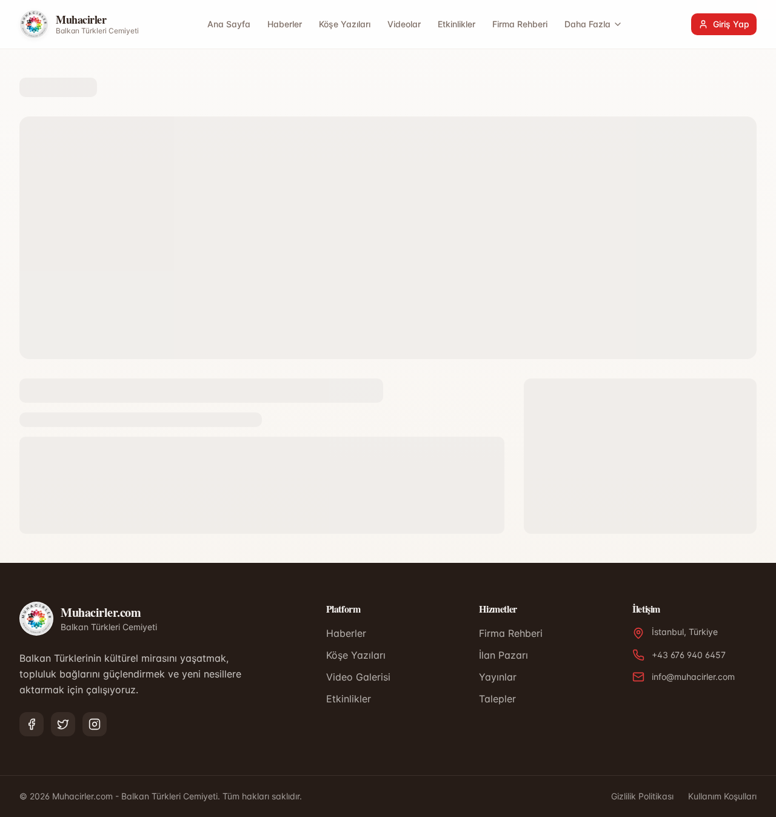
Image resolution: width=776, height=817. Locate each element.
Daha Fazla (587, 24)
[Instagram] (94, 724)
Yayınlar (498, 677)
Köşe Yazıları (344, 24)
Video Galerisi (358, 677)
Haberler (284, 24)
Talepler (497, 699)
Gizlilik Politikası (642, 796)
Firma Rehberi (519, 24)
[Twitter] (63, 724)
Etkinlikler (456, 24)
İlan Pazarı (503, 655)
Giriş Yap (731, 24)
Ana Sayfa (228, 24)
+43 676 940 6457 (689, 655)
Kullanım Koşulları (722, 796)
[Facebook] (31, 724)
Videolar (404, 24)
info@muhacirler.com (693, 676)
